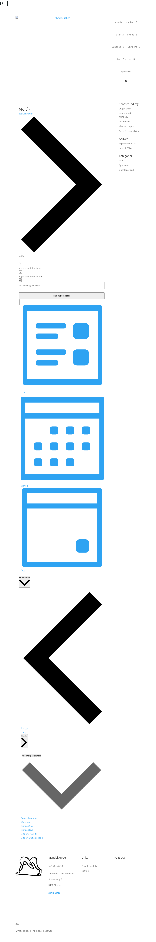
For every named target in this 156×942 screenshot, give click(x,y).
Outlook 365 (27, 825)
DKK (121, 160)
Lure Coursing (124, 59)
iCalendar (26, 822)
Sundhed (116, 46)
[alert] (62, 266)
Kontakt (85, 871)
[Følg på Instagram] (123, 866)
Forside (118, 22)
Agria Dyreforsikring (129, 131)
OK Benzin (124, 121)
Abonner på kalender (31, 755)
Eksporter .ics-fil (29, 833)
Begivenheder (26, 113)
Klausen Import (127, 126)
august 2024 (125, 148)
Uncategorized (126, 169)
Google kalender (29, 818)
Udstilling (132, 46)
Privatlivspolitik (89, 866)
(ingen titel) (125, 108)
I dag (23, 732)
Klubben (130, 22)
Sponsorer (126, 71)
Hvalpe (130, 34)
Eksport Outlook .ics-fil (32, 837)
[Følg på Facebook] (116, 866)
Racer (118, 34)
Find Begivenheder (61, 295)
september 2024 (127, 143)
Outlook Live (27, 829)
